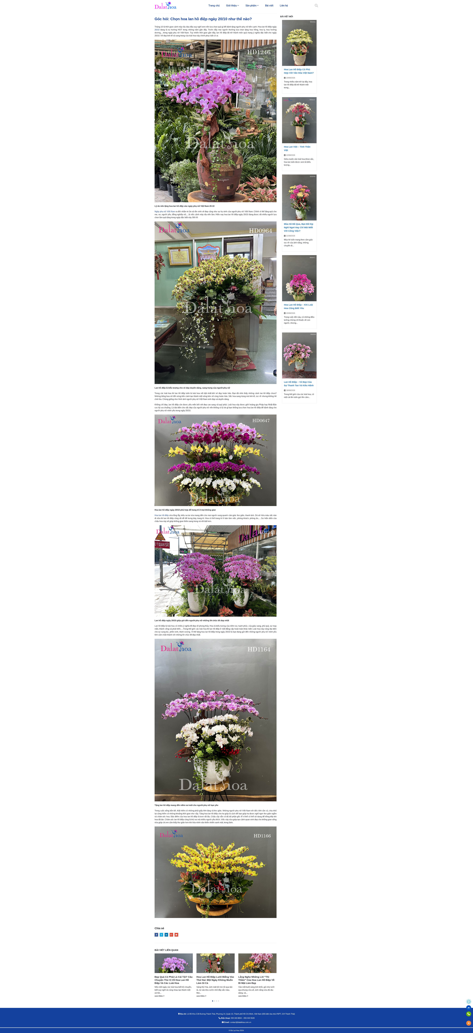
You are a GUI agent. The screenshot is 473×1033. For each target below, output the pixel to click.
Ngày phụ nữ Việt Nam (165, 211)
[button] (213, 1001)
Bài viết (269, 5)
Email (176, 934)
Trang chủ (214, 5)
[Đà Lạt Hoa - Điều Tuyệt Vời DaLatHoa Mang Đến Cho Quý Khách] (166, 5)
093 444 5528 (249, 1018)
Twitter (161, 934)
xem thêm (159, 993)
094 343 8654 (236, 1018)
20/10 (157, 30)
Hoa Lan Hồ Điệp (162, 984)
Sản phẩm (250, 5)
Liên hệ (284, 5)
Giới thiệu (231, 5)
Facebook (156, 934)
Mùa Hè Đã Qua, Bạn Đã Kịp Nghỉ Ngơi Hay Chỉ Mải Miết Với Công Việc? (298, 227)
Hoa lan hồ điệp (162, 515)
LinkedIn (166, 934)
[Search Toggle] (316, 5)
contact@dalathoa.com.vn (240, 1022)
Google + (171, 934)
